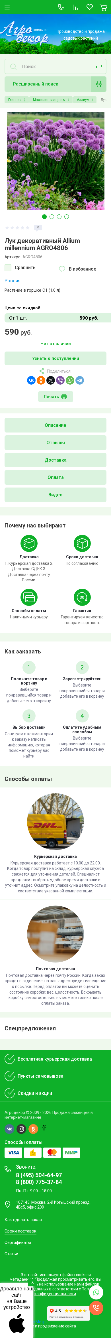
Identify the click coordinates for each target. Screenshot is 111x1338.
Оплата (56, 477)
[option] (55, 161)
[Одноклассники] (41, 380)
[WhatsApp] (70, 380)
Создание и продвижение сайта (46, 1326)
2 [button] (52, 216)
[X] (50, 380)
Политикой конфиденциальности (68, 1291)
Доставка (56, 460)
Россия (12, 280)
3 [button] (59, 216)
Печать (51, 396)
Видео (55, 495)
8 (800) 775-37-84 (39, 1182)
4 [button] (66, 216)
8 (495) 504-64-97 (39, 1175)
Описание (55, 425)
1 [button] (44, 216)
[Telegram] (79, 380)
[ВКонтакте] (31, 380)
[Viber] (60, 380)
